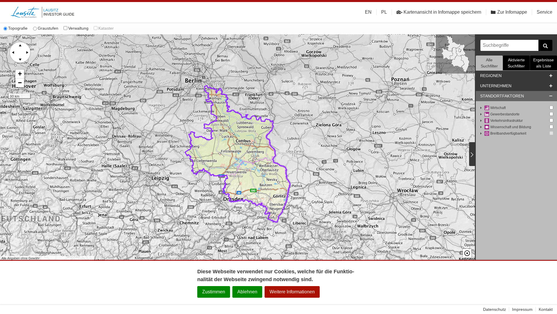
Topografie (18, 28)
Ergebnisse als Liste (543, 63)
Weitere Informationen (292, 291)
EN (368, 12)
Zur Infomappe (512, 12)
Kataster (106, 28)
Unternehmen (495, 85)
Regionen (491, 75)
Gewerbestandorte (505, 114)
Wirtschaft (498, 108)
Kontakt (546, 309)
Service (544, 12)
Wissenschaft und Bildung (510, 127)
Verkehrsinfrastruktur (506, 121)
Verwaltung (78, 28)
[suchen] (545, 45)
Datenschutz (494, 309)
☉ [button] (467, 253)
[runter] (20, 59)
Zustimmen (213, 291)
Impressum (522, 309)
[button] (19, 73)
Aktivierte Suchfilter (516, 63)
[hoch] (20, 45)
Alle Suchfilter (489, 63)
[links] (13, 52)
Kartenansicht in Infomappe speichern (442, 12)
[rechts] (26, 52)
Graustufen (48, 28)
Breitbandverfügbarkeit (508, 133)
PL (384, 12)
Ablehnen (247, 291)
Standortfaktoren (502, 96)
